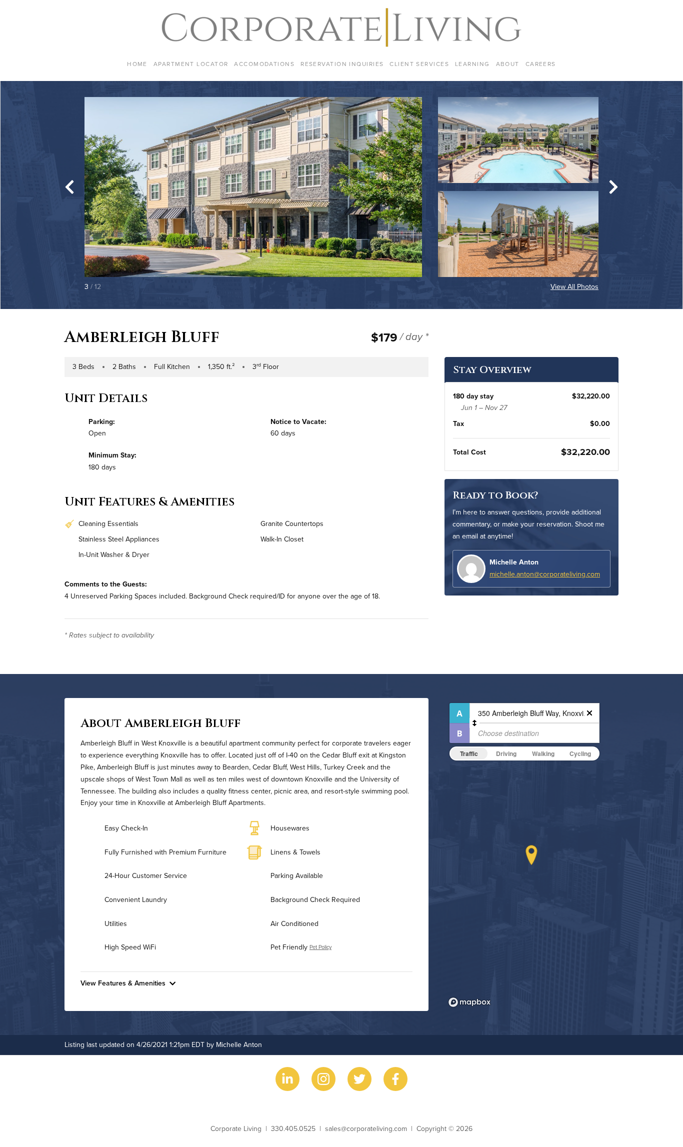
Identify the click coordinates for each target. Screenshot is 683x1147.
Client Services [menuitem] (419, 64)
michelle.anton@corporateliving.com (545, 574)
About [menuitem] (508, 64)
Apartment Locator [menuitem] (191, 64)
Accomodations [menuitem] (264, 64)
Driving (506, 753)
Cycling (580, 753)
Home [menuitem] (137, 64)
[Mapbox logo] (470, 1002)
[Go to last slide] (69, 187)
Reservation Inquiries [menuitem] (342, 64)
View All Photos (574, 287)
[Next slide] (613, 187)
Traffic (469, 753)
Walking (543, 753)
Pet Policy (321, 947)
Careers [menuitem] (541, 64)
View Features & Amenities (123, 983)
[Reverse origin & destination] (475, 723)
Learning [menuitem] (472, 64)
